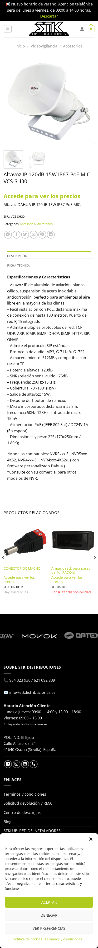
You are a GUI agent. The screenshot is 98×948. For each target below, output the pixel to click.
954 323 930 (19, 680)
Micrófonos (44, 224)
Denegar (49, 915)
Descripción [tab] (17, 256)
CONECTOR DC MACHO (22, 568)
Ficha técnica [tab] (18, 265)
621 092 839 (44, 680)
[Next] (86, 102)
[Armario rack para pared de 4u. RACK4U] (72, 542)
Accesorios (73, 46)
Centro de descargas (22, 812)
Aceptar (49, 902)
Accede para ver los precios (42, 196)
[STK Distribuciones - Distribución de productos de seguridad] (49, 29)
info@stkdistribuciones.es (32, 692)
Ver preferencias (49, 928)
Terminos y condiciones (63, 939)
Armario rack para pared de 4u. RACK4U (71, 570)
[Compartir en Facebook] (16, 235)
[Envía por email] (34, 235)
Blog (7, 821)
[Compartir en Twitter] (25, 235)
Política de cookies (27, 939)
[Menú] (8, 29)
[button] (90, 839)
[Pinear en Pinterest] (42, 235)
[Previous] (11, 102)
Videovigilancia (44, 46)
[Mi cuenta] (82, 29)
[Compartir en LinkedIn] (51, 235)
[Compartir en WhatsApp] (8, 235)
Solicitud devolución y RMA (28, 803)
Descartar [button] (49, 16)
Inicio (20, 46)
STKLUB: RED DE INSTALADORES (32, 830)
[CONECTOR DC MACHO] (25, 542)
